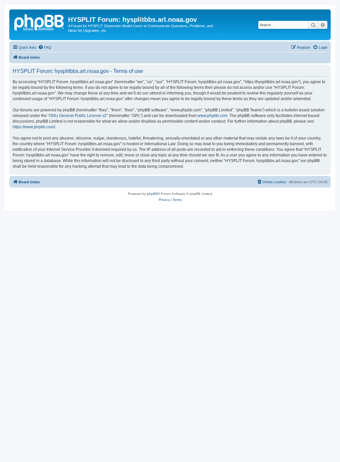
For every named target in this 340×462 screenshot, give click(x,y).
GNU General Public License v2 (78, 115)
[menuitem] (44, 47)
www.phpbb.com (212, 115)
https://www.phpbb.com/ (34, 127)
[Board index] (39, 21)
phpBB (152, 194)
